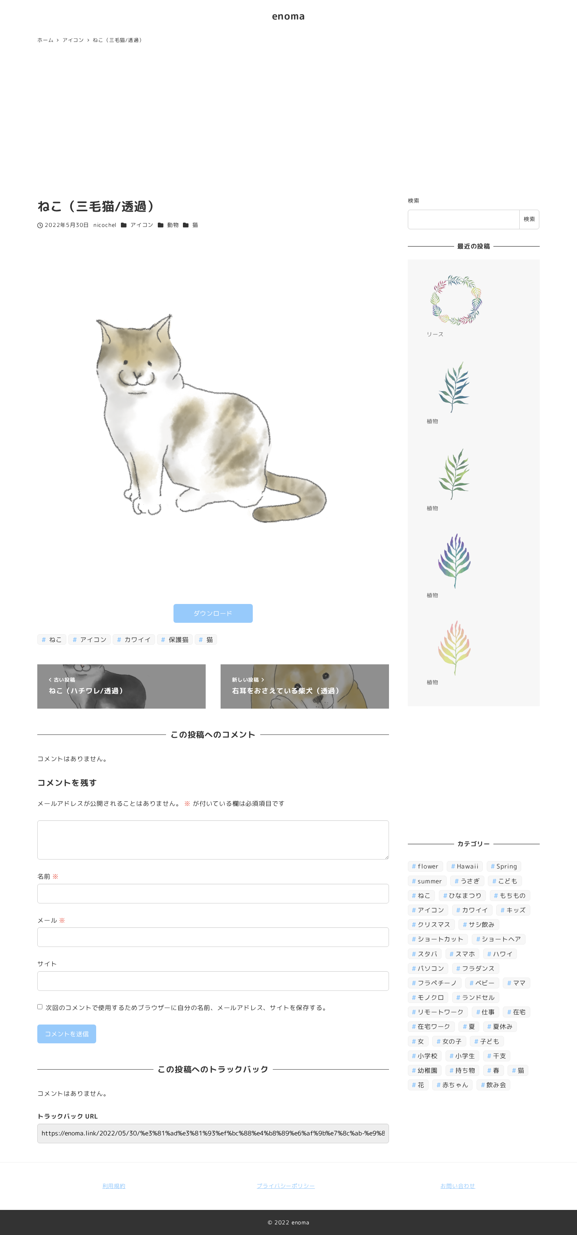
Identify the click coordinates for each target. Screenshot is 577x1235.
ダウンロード (213, 613)
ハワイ (503, 954)
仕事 (488, 1012)
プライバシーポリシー (286, 1186)
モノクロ (431, 997)
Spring (507, 866)
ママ (519, 983)
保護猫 (177, 639)
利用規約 (114, 1186)
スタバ (427, 954)
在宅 (519, 1012)
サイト (47, 963)
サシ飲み (482, 924)
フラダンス (478, 968)
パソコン (431, 968)
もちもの (513, 895)
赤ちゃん (455, 1085)
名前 (48, 876)
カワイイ (136, 639)
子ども (490, 1041)
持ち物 (465, 1070)
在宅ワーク (434, 1027)
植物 (432, 421)
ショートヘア (501, 939)
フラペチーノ (437, 983)
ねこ (54, 639)
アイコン (141, 225)
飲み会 (496, 1085)
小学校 (427, 1056)
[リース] (456, 300)
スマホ (465, 954)
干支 (499, 1056)
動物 (173, 225)
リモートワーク (441, 1012)
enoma (288, 16)
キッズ (516, 910)
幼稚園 (427, 1070)
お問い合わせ (457, 1186)
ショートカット (441, 939)
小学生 (465, 1056)
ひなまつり (465, 895)
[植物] (456, 387)
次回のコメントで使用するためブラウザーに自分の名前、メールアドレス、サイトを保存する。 (187, 1007)
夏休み (503, 1027)
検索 (414, 201)
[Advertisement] (288, 122)
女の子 (452, 1041)
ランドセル (478, 997)
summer (430, 881)
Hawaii (468, 866)
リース (435, 334)
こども (508, 881)
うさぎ (470, 881)
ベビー (485, 983)
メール (51, 920)
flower (428, 866)
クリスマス (434, 924)
